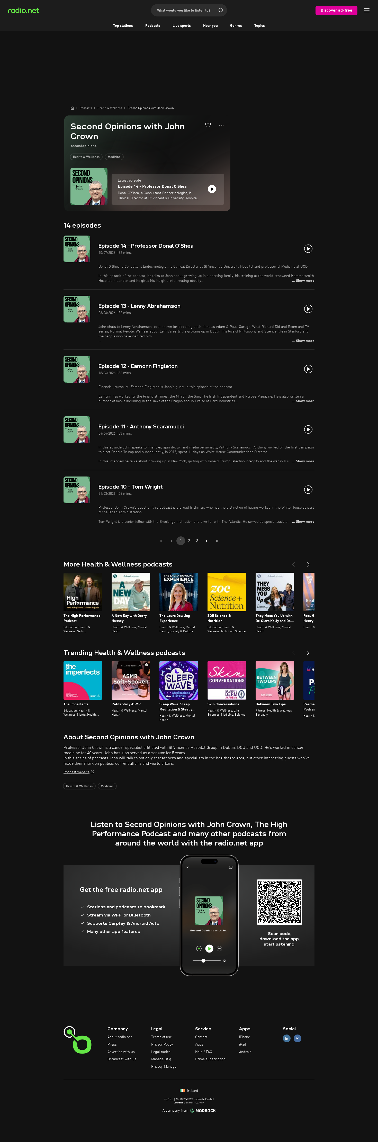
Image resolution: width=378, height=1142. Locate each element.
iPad (242, 1044)
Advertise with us (121, 1052)
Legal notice (160, 1052)
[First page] (161, 541)
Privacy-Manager (164, 1066)
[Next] (308, 562)
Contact (201, 1037)
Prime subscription (210, 1059)
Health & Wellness (86, 157)
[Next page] (206, 541)
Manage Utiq (161, 1059)
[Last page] (217, 541)
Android (245, 1052)
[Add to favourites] (208, 125)
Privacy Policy (162, 1044)
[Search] (221, 10)
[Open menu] (367, 10)
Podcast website (76, 772)
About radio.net (119, 1037)
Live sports (182, 26)
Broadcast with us (121, 1059)
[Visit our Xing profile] (297, 1038)
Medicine (114, 157)
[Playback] (212, 189)
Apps (199, 1044)
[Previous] (293, 562)
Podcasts (152, 26)
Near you (210, 26)
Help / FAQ (203, 1052)
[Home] (72, 108)
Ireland (192, 1091)
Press (112, 1044)
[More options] (221, 125)
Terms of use (161, 1037)
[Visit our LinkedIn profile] (287, 1038)
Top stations (123, 26)
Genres (236, 26)
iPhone (244, 1037)
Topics (259, 26)
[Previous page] (171, 541)
